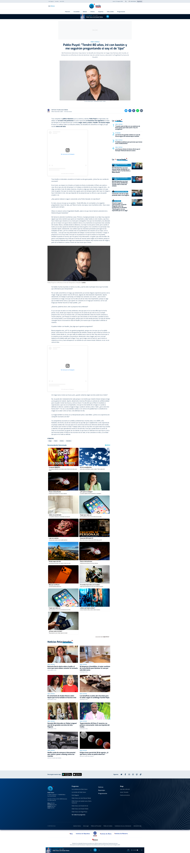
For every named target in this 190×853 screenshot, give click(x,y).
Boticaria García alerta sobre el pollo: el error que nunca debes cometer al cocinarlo (63, 667)
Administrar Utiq (137, 826)
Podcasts (67, 11)
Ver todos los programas (78, 815)
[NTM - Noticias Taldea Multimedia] (95, 834)
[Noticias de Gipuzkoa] (82, 833)
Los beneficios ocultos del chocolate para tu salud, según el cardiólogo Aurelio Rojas (94, 697)
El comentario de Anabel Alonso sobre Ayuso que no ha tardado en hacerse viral (62, 697)
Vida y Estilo (110, 11)
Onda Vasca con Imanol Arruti (80, 806)
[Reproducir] (107, 16)
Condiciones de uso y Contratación (123, 826)
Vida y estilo (51, 664)
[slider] (137, 850)
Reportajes (101, 790)
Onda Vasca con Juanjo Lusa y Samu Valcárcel (81, 802)
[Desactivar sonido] (132, 850)
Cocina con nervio (125, 795)
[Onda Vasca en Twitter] (121, 774)
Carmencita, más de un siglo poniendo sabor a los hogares (120, 194)
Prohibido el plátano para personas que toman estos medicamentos (128, 142)
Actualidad (76, 11)
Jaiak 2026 (62, 1)
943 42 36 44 (52, 800)
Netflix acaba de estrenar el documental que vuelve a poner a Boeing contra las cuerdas (61, 754)
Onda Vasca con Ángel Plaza (79, 812)
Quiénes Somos (77, 826)
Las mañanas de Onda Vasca (79, 789)
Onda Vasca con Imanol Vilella (94, 17)
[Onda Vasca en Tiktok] (140, 774)
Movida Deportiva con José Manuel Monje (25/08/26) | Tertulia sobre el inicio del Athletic (120, 184)
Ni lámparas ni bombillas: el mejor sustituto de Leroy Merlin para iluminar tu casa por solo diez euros (95, 668)
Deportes (100, 11)
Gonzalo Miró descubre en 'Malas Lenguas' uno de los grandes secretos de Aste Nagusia (62, 725)
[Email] (141, 110)
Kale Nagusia (75, 795)
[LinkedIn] (129, 110)
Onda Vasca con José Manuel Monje (81, 798)
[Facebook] (133, 110)
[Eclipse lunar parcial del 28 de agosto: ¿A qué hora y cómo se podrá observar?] (95, 740)
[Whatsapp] (137, 110)
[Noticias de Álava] (106, 833)
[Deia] (71, 833)
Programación (121, 11)
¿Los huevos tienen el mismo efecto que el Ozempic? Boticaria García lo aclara (127, 149)
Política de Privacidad (96, 826)
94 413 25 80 (52, 796)
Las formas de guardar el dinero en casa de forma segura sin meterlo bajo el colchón (127, 135)
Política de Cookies (108, 826)
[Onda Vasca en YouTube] (129, 774)
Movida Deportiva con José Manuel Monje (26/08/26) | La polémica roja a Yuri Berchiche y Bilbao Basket (121, 170)
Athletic (92, 11)
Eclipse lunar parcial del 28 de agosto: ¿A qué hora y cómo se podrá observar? (94, 753)
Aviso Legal (86, 826)
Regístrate (139, 1)
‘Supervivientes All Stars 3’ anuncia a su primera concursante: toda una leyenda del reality (95, 725)
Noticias (100, 787)
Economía (118, 133)
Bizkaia (85, 11)
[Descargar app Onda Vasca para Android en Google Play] (67, 774)
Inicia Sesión (133, 1)
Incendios (57, 1)
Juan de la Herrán (125, 789)
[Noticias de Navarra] (121, 833)
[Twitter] (126, 110)
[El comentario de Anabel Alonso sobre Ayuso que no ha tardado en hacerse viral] (63, 683)
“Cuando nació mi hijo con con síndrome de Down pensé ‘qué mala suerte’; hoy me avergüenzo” (127, 127)
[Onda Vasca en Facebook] (125, 774)
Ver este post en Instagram (67, 173)
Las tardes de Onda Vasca (79, 792)
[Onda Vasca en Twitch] (136, 774)
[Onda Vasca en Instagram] (133, 774)
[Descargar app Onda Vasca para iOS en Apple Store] (77, 774)
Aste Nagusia (51, 1)
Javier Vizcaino (124, 792)
